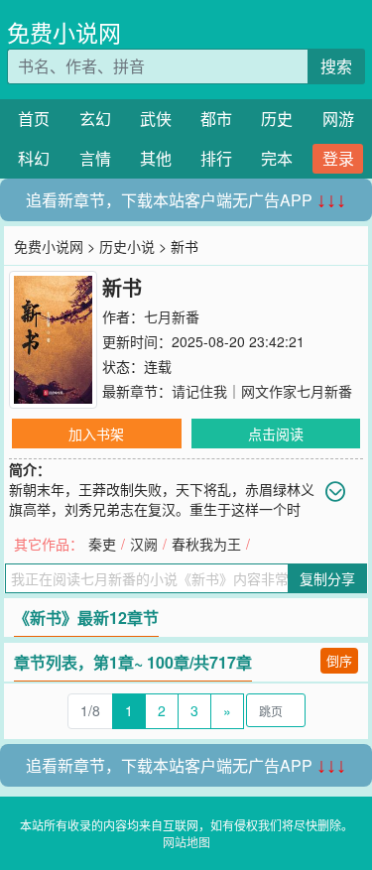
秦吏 (102, 544)
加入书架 (96, 433)
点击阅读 (276, 433)
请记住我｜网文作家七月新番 (262, 391)
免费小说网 (64, 32)
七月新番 (171, 316)
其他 (156, 158)
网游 (338, 118)
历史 (277, 118)
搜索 (336, 66)
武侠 (156, 118)
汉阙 (144, 544)
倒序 (339, 660)
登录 (338, 158)
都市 (216, 118)
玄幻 (95, 118)
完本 (277, 158)
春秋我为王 (206, 544)
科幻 (34, 158)
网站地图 (186, 841)
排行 (216, 158)
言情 (95, 158)
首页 (34, 118)
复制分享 (327, 578)
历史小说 (127, 246)
